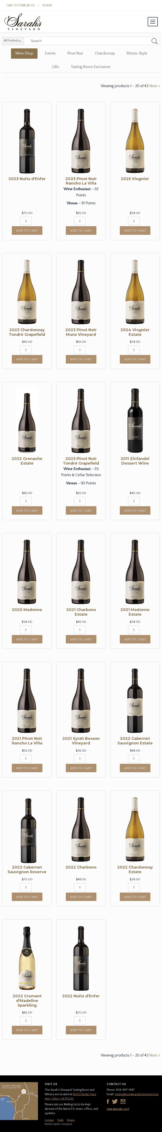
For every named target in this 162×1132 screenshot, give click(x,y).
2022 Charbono (81, 867)
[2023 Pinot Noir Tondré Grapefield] (81, 420)
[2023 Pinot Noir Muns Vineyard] (81, 292)
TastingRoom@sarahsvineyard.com (137, 1094)
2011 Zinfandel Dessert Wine (135, 461)
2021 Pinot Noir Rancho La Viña (27, 740)
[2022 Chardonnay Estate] (135, 829)
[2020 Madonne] (27, 572)
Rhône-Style (137, 53)
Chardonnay (105, 53)
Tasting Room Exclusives (91, 67)
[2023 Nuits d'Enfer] (27, 141)
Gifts (55, 67)
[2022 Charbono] (81, 829)
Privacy (71, 1120)
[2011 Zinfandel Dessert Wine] (135, 420)
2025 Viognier (135, 179)
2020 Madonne (27, 609)
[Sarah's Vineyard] (23, 22)
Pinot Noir (75, 53)
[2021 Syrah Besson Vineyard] (81, 700)
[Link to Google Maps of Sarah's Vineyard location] (19, 1101)
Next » (154, 86)
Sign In (47, 5)
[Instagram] (123, 1101)
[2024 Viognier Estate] (135, 292)
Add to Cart (27, 230)
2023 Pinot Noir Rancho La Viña (81, 181)
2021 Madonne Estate (135, 612)
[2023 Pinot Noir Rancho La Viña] (81, 141)
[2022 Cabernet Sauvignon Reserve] (27, 829)
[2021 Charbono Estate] (81, 572)
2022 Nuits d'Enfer (81, 996)
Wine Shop (24, 53)
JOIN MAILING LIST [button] (118, 1109)
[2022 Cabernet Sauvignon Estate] (135, 700)
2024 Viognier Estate (135, 332)
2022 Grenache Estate (27, 461)
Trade (60, 1120)
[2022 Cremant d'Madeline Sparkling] (27, 958)
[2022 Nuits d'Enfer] (81, 958)
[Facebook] (108, 1101)
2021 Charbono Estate (81, 612)
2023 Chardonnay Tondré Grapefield (27, 332)
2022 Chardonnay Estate (135, 869)
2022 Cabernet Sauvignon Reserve (27, 869)
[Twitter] (115, 1101)
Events (50, 53)
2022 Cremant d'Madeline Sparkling (27, 1000)
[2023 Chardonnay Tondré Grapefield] (27, 292)
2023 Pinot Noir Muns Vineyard (81, 332)
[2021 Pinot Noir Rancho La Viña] (27, 700)
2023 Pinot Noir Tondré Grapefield (81, 461)
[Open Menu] (153, 21)
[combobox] (13, 41)
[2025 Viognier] (135, 141)
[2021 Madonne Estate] (135, 572)
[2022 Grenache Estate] (27, 420)
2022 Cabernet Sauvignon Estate (135, 740)
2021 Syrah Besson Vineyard (81, 740)
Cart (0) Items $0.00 (20, 5)
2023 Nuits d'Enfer (27, 179)
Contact (49, 1120)
